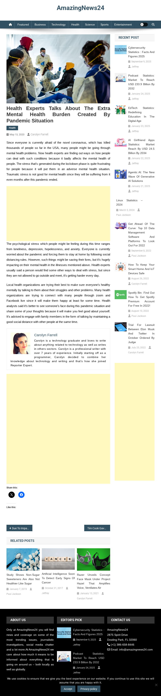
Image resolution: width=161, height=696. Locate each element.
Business (40, 24)
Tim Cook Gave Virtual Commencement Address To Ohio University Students (98, 528)
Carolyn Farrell (39, 134)
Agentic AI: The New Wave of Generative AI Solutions (141, 176)
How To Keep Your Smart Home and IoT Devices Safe (141, 269)
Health (75, 24)
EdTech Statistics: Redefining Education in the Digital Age (141, 114)
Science (90, 24)
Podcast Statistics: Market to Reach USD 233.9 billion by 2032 (141, 82)
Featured (23, 24)
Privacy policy (88, 689)
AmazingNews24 (80, 8)
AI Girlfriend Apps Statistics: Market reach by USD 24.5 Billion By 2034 (141, 146)
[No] (156, 685)
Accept (68, 689)
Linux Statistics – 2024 (129, 202)
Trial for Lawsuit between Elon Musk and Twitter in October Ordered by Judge (141, 333)
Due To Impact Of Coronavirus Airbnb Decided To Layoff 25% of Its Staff (22, 528)
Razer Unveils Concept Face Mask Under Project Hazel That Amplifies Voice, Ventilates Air (93, 581)
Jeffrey (45, 593)
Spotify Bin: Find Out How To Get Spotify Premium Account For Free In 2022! (141, 299)
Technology (58, 24)
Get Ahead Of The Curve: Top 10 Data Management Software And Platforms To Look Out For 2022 (141, 234)
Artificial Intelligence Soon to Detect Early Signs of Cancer (58, 578)
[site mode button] (144, 24)
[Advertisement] (58, 213)
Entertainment (123, 24)
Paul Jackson (13, 594)
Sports (105, 24)
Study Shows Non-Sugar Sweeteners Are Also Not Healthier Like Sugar (23, 579)
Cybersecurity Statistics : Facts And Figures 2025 (141, 52)
